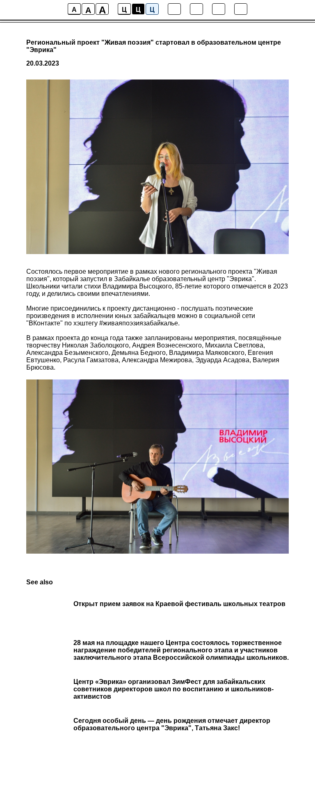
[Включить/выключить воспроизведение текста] (196, 9)
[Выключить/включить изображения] (174, 9)
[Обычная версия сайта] (240, 9)
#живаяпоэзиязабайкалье (138, 323)
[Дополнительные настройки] (218, 9)
